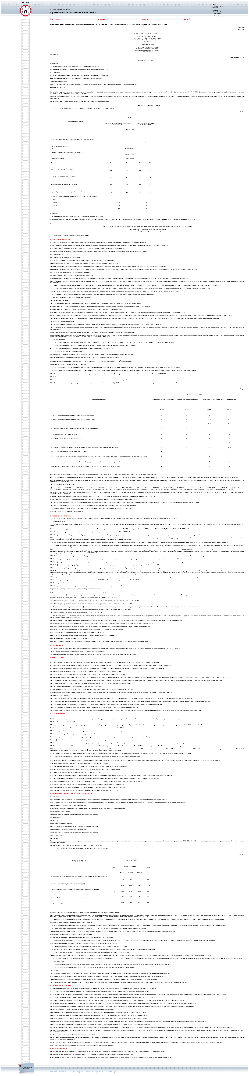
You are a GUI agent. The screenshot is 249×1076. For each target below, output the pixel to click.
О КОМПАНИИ (56, 19)
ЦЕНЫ (186, 19)
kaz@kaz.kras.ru (220, 16)
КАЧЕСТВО (145, 19)
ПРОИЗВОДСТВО (102, 19)
